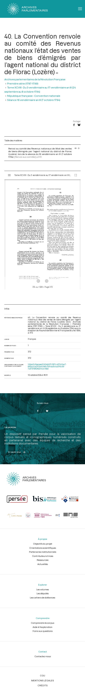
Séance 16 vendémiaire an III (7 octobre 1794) (33, 99)
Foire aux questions (43, 631)
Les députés (43, 593)
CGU (42, 675)
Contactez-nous (42, 656)
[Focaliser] (79, 148)
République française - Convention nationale (33, 95)
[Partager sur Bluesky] (79, 125)
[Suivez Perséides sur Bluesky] (47, 410)
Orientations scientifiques (42, 548)
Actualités (42, 564)
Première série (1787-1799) (22, 83)
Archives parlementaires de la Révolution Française (34, 79)
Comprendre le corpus (42, 623)
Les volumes (42, 589)
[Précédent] (38, 281)
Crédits (43, 685)
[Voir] (57, 71)
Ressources (42, 560)
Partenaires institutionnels (42, 552)
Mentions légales (42, 680)
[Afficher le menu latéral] (9, 175)
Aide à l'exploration (42, 627)
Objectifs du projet (42, 543)
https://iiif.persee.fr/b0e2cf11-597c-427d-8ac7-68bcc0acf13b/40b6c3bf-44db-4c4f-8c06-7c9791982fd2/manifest (47, 366)
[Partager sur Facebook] (74, 125)
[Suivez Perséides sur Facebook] (37, 410)
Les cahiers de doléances (42, 597)
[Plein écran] (76, 175)
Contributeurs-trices (42, 556)
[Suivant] (46, 281)
